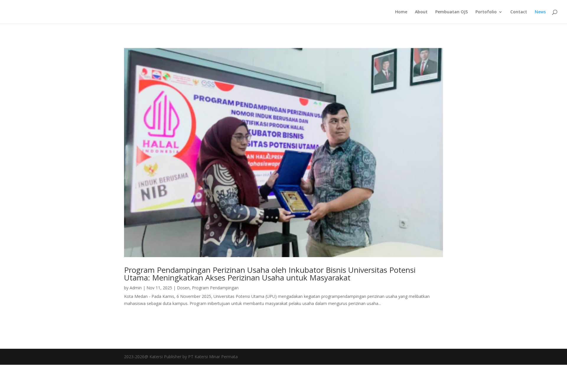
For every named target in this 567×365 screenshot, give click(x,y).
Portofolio (486, 12)
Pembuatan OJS (451, 12)
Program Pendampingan (215, 288)
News (540, 12)
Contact (518, 12)
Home (401, 12)
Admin (136, 288)
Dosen (183, 288)
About (421, 12)
